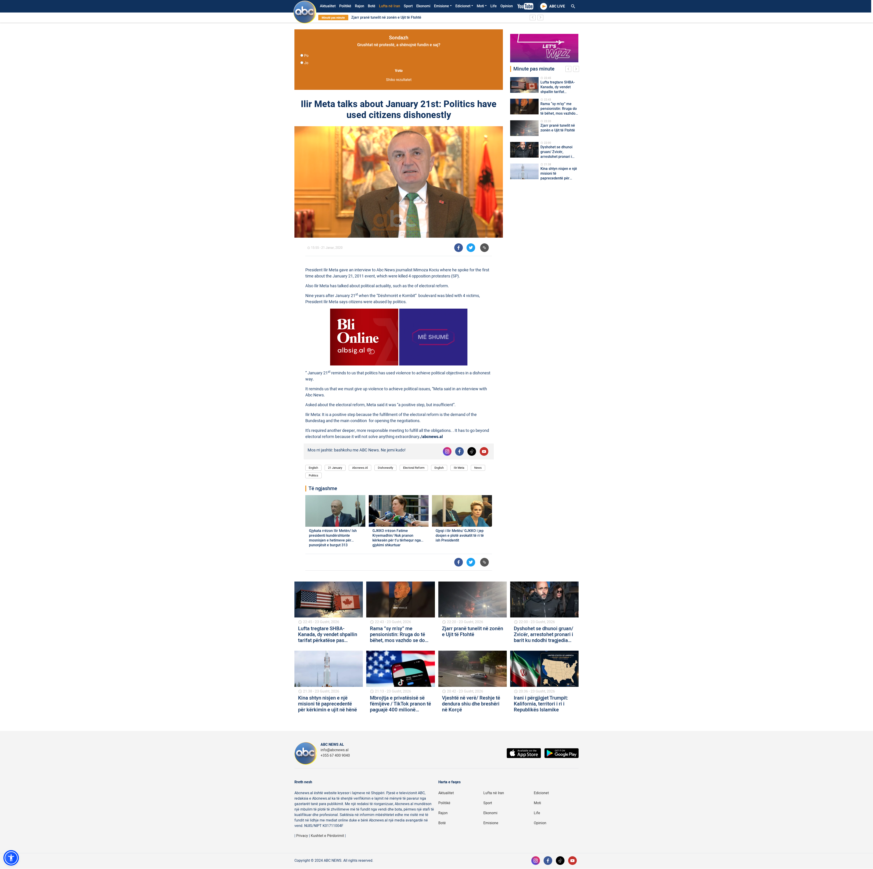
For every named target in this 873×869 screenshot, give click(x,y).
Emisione (441, 6)
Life (493, 6)
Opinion (506, 6)
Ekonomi (423, 6)
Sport (408, 6)
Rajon (359, 6)
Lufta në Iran (389, 6)
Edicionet (462, 6)
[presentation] (569, 69)
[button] (11, 857)
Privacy (302, 836)
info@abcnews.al (335, 750)
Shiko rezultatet (398, 80)
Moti (480, 6)
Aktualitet (328, 6)
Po (306, 55)
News (478, 468)
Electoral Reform (413, 468)
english (439, 468)
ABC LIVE (557, 6)
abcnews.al (360, 468)
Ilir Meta (459, 468)
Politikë (345, 6)
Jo (306, 63)
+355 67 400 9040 (335, 755)
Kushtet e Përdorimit (327, 836)
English (313, 468)
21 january (335, 468)
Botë (371, 6)
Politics (313, 475)
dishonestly (385, 468)
